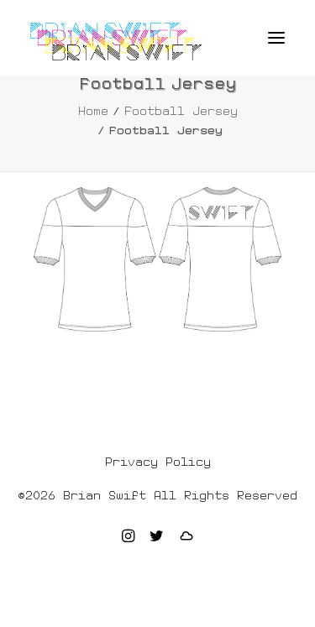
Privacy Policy (158, 461)
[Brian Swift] (116, 41)
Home (93, 111)
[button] (276, 38)
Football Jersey (181, 111)
